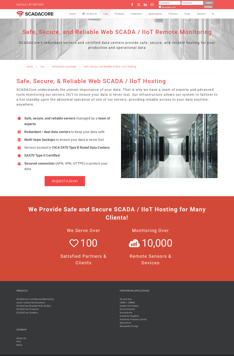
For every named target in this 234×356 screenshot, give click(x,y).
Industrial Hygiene (129, 316)
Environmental (127, 309)
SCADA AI (91, 13)
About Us (21, 338)
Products (119, 13)
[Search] (213, 13)
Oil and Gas (126, 299)
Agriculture (125, 322)
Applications (155, 13)
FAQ (18, 341)
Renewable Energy (129, 326)
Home (72, 13)
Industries (136, 13)
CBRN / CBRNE (127, 302)
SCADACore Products (27, 309)
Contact (201, 13)
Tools (187, 13)
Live (105, 13)
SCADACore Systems (27, 312)
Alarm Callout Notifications (30, 302)
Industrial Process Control (133, 319)
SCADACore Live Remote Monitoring (35, 299)
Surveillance (126, 312)
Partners (173, 13)
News (19, 345)
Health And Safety (129, 306)
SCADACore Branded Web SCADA (33, 306)
